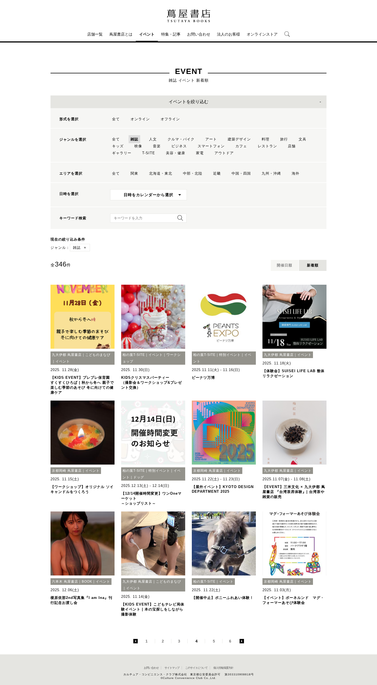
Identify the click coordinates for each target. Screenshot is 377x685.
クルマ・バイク (181, 139)
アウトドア (224, 153)
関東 (134, 173)
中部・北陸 (192, 173)
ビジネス (179, 146)
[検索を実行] (179, 219)
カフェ (241, 146)
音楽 (157, 146)
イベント (147, 34)
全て (116, 119)
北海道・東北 (160, 173)
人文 (153, 139)
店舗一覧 (95, 34)
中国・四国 (241, 173)
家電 (200, 153)
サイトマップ (171, 667)
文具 (302, 139)
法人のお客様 (228, 34)
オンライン (140, 119)
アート (211, 139)
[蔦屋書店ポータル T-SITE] (188, 15)
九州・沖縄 (271, 173)
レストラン (267, 146)
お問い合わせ (198, 34)
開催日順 (284, 265)
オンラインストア (262, 34)
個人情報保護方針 (223, 667)
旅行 (284, 139)
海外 (295, 173)
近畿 (217, 173)
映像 (138, 146)
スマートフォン (211, 146)
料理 (265, 139)
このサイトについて (196, 667)
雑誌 (134, 139)
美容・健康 (175, 153)
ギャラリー (121, 153)
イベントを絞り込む (188, 101)
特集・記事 (170, 34)
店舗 (292, 146)
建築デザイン (239, 139)
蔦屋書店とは (120, 34)
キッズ (118, 146)
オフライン (170, 119)
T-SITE (148, 153)
